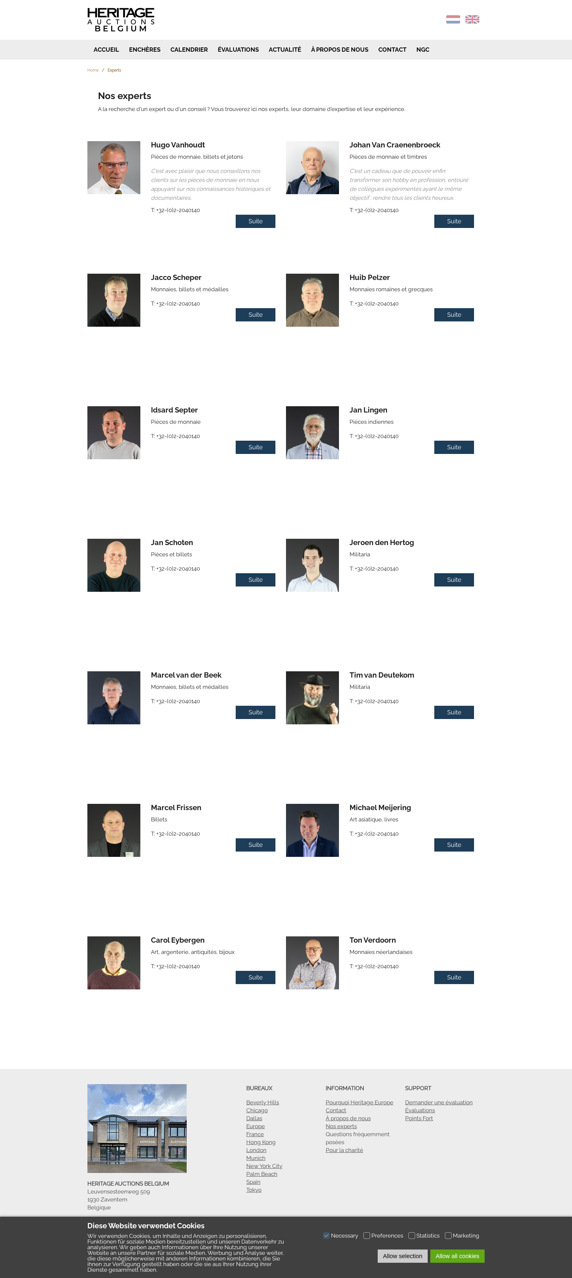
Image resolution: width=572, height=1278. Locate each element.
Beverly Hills (262, 1102)
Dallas (254, 1118)
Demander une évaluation (439, 1102)
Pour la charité (344, 1150)
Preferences (387, 1235)
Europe (255, 1126)
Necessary (344, 1235)
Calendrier (189, 49)
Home (93, 70)
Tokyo (254, 1190)
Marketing (466, 1235)
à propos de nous (339, 49)
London (256, 1150)
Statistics (428, 1235)
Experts (114, 70)
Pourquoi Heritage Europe (359, 1102)
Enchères (145, 49)
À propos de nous (348, 1118)
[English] (472, 21)
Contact (392, 49)
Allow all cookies (457, 1256)
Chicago (257, 1110)
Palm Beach (261, 1174)
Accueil (105, 49)
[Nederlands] (453, 21)
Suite (256, 221)
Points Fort (419, 1118)
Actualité (285, 49)
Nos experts (341, 1126)
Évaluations (238, 49)
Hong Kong (261, 1142)
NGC (422, 49)
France (255, 1134)
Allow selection (402, 1256)
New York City (264, 1166)
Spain (253, 1182)
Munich (255, 1158)
